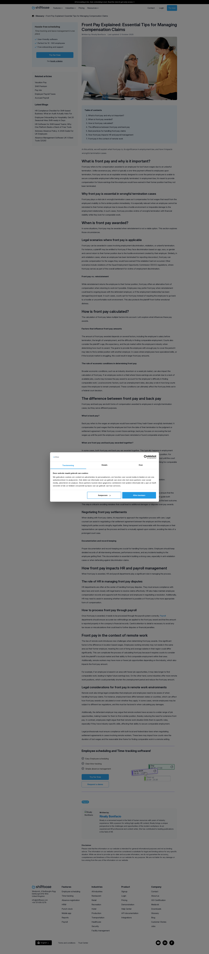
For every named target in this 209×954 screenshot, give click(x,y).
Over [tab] (141, 465)
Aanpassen (103, 495)
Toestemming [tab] (68, 465)
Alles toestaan (139, 495)
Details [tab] (105, 465)
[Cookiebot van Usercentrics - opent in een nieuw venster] (145, 457)
